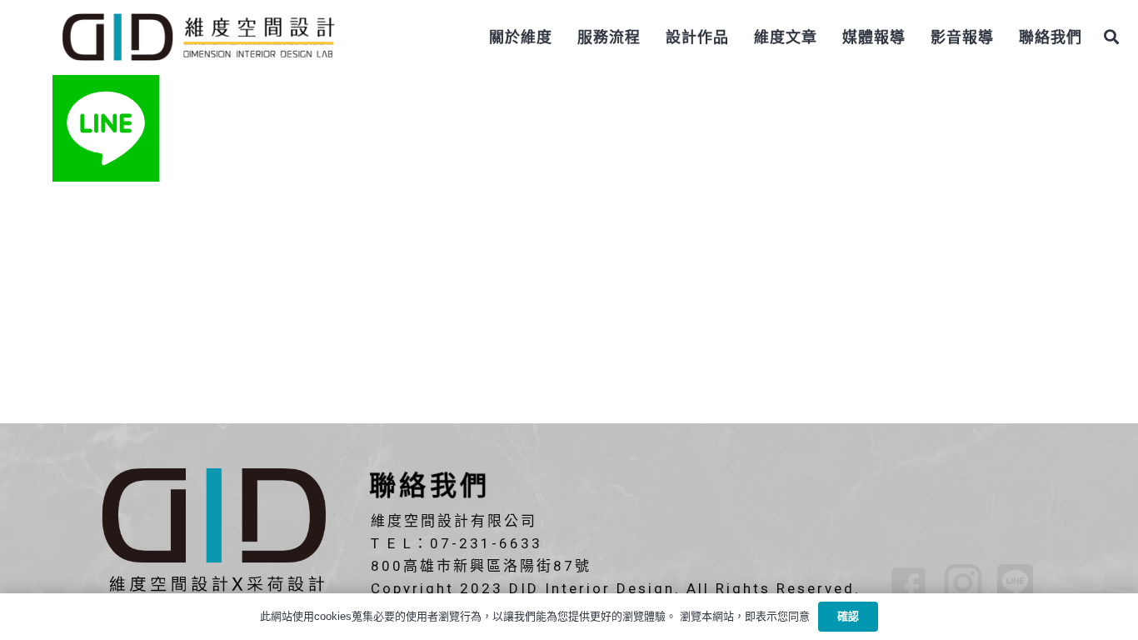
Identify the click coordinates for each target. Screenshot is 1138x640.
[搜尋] (1111, 37)
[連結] (197, 37)
